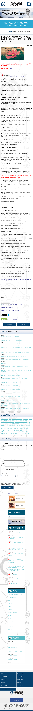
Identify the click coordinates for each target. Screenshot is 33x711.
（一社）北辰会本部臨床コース (7, 422)
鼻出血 (10, 419)
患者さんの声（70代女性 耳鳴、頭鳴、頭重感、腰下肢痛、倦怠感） (15, 352)
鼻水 (28, 420)
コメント (4, 449)
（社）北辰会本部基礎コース (17, 419)
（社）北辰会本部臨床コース (11, 425)
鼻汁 (8, 428)
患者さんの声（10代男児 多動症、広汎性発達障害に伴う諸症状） (15, 366)
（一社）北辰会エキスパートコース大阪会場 (21, 422)
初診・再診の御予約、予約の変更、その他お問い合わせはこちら (16, 24)
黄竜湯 (7, 433)
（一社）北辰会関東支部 (12, 423)
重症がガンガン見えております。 (16, 578)
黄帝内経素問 (22, 420)
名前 (2, 461)
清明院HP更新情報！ (12, 612)
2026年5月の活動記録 (12, 659)
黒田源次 (11, 428)
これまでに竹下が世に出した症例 (15, 651)
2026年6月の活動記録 (12, 655)
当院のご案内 (4, 679)
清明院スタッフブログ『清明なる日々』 (10, 310)
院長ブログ (19, 682)
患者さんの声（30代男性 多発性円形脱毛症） (11, 389)
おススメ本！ (11, 621)
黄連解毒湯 (25, 419)
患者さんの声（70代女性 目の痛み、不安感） (11, 343)
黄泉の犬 (21, 428)
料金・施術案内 (4, 685)
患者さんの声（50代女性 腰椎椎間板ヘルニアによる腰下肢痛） (14, 356)
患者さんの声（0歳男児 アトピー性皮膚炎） (10, 396)
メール (2, 463)
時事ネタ (10, 629)
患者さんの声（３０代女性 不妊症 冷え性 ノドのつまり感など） (15, 408)
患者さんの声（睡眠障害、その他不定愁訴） (10, 336)
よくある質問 (20, 676)
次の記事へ (9, 324)
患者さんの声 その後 (5, 363)
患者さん (10, 618)
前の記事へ (23, 324)
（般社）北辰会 (16, 428)
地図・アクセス (20, 673)
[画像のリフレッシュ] (15, 476)
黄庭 (29, 422)
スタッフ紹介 (4, 689)
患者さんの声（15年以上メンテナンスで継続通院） (12, 340)
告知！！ (10, 600)
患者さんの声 (12, 331)
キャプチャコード (11, 481)
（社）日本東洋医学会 (20, 431)
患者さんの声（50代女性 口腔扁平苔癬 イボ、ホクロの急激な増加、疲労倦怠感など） (16, 561)
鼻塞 (26, 420)
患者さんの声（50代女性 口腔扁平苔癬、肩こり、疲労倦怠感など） (15, 359)
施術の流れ (3, 682)
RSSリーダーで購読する (12, 319)
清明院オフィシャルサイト (7, 307)
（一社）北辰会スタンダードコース (17, 433)
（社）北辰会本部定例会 (11, 420)
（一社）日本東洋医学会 (6, 430)
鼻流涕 (24, 428)
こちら (10, 68)
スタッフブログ (20, 685)
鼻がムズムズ (17, 420)
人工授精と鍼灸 (12, 574)
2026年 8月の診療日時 (12, 647)
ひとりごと (10, 626)
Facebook (16, 700)
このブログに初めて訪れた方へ (15, 532)
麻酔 (27, 428)
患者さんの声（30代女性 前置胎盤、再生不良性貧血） (12, 393)
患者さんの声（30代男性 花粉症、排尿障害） (11, 375)
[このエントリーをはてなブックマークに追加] (8, 315)
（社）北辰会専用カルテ (4, 419)
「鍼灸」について (12, 609)
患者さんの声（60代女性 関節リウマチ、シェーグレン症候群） (14, 378)
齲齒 (19, 425)
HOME (10, 31)
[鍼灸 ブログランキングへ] (5, 75)
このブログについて (12, 603)
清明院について (11, 606)
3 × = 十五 (5, 473)
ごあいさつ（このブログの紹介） (15, 594)
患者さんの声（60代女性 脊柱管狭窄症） (10, 385)
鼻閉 (22, 425)
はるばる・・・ (11, 623)
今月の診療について (12, 597)
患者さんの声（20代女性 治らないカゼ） (10, 382)
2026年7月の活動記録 (12, 643)
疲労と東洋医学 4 (13, 583)
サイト (2, 465)
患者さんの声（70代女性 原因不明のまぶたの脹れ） (12, 400)
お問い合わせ (4, 676)
